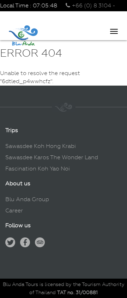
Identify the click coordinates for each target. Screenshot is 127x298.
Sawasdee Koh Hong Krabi (40, 146)
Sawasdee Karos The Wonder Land (51, 157)
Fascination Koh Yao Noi (37, 168)
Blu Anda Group (27, 199)
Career (14, 210)
